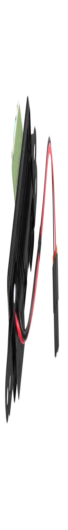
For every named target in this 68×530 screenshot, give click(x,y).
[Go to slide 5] (3, 282)
